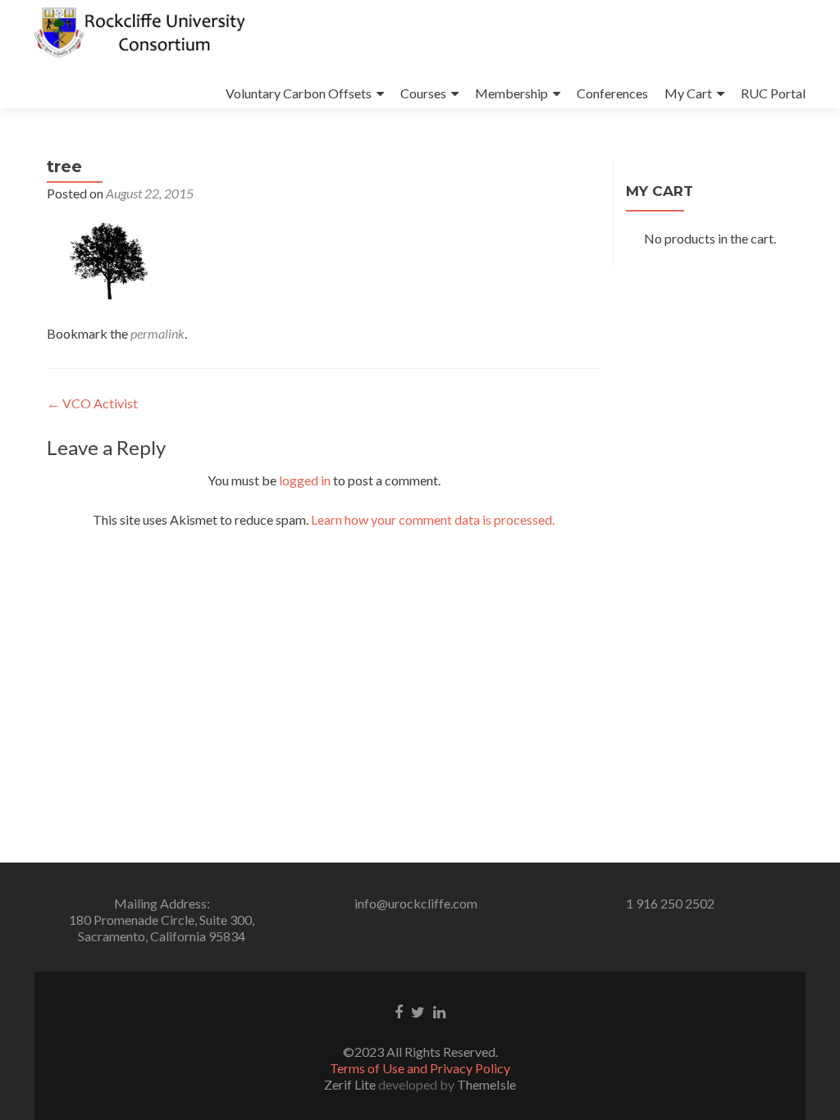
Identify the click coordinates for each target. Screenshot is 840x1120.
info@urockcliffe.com (415, 903)
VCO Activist (92, 403)
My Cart (688, 93)
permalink (157, 333)
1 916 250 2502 (670, 903)
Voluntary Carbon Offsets (299, 93)
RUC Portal (773, 93)
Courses (423, 93)
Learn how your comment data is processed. (433, 519)
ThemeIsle (486, 1084)
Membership (511, 93)
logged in (305, 480)
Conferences (612, 93)
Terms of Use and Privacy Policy (420, 1068)
